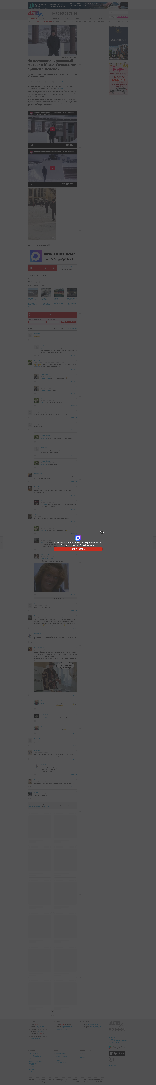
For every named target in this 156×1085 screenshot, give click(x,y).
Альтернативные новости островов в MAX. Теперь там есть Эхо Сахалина (78, 544)
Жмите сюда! (78, 549)
